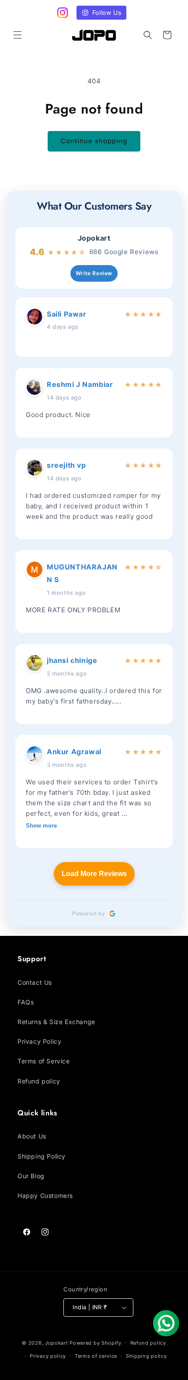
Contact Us (34, 982)
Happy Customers (45, 1195)
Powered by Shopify (96, 1342)
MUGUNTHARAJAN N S (82, 573)
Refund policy (38, 1081)
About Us (31, 1136)
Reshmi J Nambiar (80, 384)
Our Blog (31, 1176)
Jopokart (94, 238)
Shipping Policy (41, 1156)
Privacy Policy (39, 1041)
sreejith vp (66, 465)
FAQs (25, 1002)
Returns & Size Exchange (56, 1021)
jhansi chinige (72, 660)
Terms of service (96, 1356)
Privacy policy (48, 1356)
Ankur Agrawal (74, 751)
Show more (41, 825)
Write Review (94, 273)
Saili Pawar (67, 314)
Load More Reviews (94, 873)
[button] (17, 35)
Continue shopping (94, 141)
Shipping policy (146, 1356)
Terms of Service (43, 1061)
